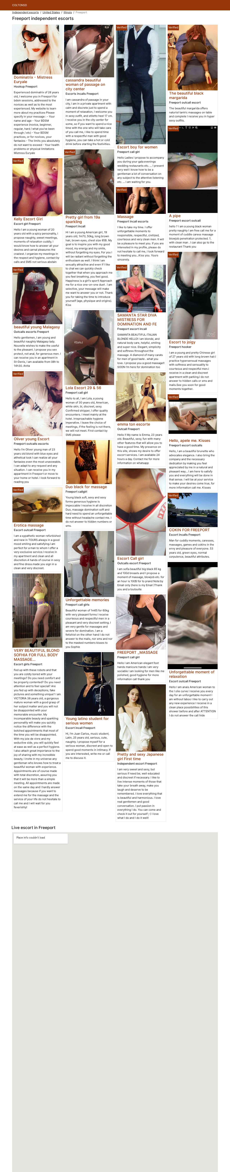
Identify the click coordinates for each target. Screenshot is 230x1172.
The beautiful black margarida (186, 95)
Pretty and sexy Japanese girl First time (140, 756)
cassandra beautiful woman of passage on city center (85, 84)
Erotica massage (29, 525)
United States (51, 12)
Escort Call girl (130, 558)
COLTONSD (19, 5)
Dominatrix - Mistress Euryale (33, 79)
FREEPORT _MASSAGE (137, 652)
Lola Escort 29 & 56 (83, 388)
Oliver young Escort (31, 439)
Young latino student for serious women (87, 720)
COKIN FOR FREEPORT (189, 530)
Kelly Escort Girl (28, 219)
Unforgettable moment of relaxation (192, 674)
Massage (125, 216)
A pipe (175, 215)
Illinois (68, 12)
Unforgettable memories (87, 600)
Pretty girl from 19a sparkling (83, 219)
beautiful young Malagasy (37, 327)
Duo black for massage (86, 487)
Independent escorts (25, 12)
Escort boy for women (137, 147)
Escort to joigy (182, 342)
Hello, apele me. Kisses (189, 440)
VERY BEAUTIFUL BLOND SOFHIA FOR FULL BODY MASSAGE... (36, 655)
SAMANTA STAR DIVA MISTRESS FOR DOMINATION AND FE (137, 319)
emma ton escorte (133, 424)
